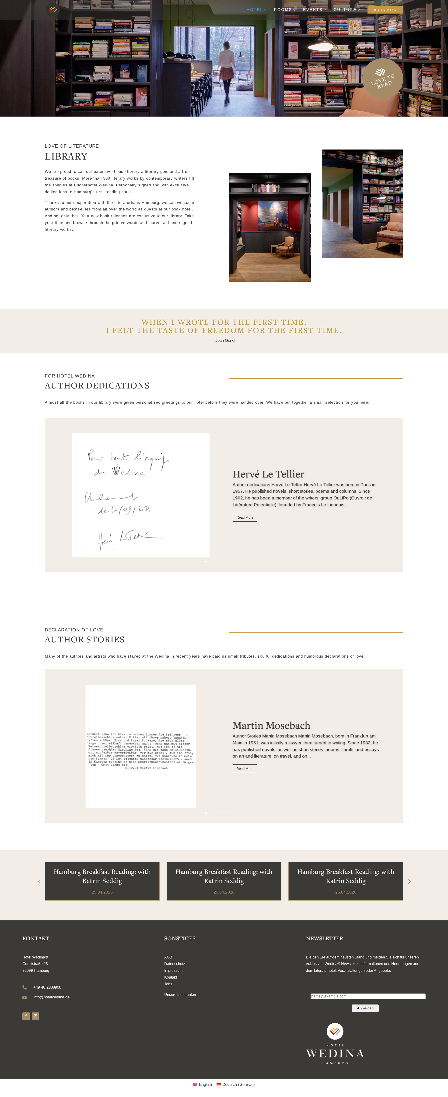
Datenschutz (174, 964)
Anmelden (365, 1008)
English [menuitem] (205, 1084)
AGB (168, 957)
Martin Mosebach (271, 725)
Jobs (168, 984)
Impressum (173, 970)
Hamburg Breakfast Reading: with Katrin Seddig (102, 876)
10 (242, 561)
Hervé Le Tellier (268, 473)
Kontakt (170, 977)
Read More (244, 517)
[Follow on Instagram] (35, 1016)
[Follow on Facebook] (26, 1016)
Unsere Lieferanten (180, 995)
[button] (409, 881)
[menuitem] (202, 1084)
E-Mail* (316, 989)
